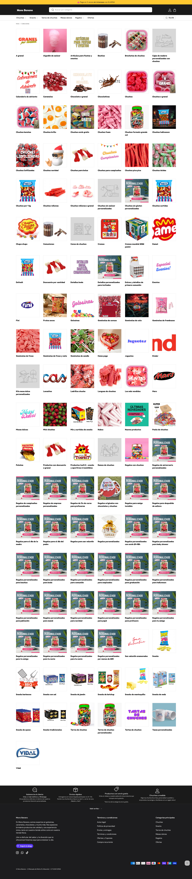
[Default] (28, 267)
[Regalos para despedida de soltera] (164, 488)
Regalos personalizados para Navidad (81, 619)
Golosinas (75, 320)
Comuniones (48, 244)
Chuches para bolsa (79, 170)
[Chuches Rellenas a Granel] (82, 190)
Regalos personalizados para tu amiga (163, 619)
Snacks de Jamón (78, 694)
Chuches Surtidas (160, 205)
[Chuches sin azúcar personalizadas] (109, 190)
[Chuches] (137, 81)
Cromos (101, 244)
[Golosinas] (82, 305)
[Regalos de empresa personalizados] (55, 488)
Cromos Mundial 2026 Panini (134, 245)
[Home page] (109, 341)
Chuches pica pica (133, 170)
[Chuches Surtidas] (164, 190)
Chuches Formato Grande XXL (136, 133)
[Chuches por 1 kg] (28, 190)
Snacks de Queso (23, 729)
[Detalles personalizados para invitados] (109, 267)
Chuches (20, 18)
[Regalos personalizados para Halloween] (164, 564)
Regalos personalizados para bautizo (27, 581)
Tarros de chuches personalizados (106, 731)
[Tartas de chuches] (137, 714)
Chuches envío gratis (80, 132)
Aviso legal (101, 822)
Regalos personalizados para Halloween (163, 581)
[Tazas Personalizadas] (164, 714)
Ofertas (91, 18)
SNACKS (155, 656)
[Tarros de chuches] (82, 714)
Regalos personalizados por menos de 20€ (108, 657)
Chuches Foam (104, 132)
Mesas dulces (66, 18)
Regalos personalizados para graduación (136, 581)
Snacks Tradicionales (52, 729)
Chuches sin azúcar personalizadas (106, 207)
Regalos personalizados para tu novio (81, 657)
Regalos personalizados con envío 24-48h (136, 542)
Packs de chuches (160, 429)
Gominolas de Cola (133, 320)
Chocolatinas (104, 96)
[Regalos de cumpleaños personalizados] (28, 488)
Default (19, 282)
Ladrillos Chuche (78, 391)
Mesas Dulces (22, 429)
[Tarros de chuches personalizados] (109, 714)
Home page (103, 356)
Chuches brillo (49, 132)
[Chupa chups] (28, 229)
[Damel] (164, 229)
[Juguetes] (137, 341)
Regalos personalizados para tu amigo (27, 657)
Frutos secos (49, 320)
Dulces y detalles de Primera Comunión (134, 283)
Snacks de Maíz (159, 694)
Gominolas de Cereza (107, 320)
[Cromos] (109, 229)
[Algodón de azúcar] (55, 40)
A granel (20, 55)
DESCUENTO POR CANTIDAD (54, 282)
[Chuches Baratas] (28, 117)
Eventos (156, 282)
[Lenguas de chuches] (109, 376)
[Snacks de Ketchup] (109, 679)
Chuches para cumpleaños (109, 170)
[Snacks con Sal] (55, 679)
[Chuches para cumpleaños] (109, 155)
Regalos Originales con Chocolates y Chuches (108, 504)
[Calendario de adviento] (28, 81)
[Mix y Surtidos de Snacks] (82, 414)
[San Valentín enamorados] (137, 641)
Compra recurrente (105, 842)
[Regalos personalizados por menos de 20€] (109, 641)
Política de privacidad (106, 826)
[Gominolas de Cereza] (109, 305)
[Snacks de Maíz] (164, 679)
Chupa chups (21, 244)
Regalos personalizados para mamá (54, 619)
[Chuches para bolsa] (82, 155)
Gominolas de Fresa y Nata (55, 356)
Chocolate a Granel (79, 96)
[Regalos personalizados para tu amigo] (28, 641)
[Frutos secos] (55, 305)
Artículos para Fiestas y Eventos (81, 57)
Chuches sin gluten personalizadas (133, 207)
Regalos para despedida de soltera (163, 504)
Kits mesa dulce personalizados (23, 392)
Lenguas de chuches (107, 391)
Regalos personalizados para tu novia (54, 657)
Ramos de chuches (106, 465)
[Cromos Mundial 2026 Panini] (137, 229)
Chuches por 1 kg (23, 205)
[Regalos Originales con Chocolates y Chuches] (109, 488)
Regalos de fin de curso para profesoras (81, 504)
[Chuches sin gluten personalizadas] (137, 190)
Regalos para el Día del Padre (53, 542)
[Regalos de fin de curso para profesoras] (82, 488)
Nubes (100, 429)
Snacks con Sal (49, 694)
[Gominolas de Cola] (137, 305)
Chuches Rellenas (51, 205)
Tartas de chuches (133, 729)
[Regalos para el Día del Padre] (55, 526)
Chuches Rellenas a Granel (82, 205)
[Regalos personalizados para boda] (55, 564)
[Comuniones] (55, 229)
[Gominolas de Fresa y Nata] (55, 341)
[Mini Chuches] (55, 414)
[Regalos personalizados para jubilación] (28, 603)
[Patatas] (28, 450)
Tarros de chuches (49, 18)
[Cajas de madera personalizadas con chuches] (164, 40)
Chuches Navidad (50, 170)
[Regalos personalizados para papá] (109, 603)
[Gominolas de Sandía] (82, 341)
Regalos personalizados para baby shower (163, 542)
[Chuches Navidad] (55, 155)
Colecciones (25, 23)
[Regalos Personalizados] (109, 526)
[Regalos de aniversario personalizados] (164, 450)
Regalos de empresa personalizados (52, 504)
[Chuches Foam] (109, 117)
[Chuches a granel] (164, 81)
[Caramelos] (55, 81)
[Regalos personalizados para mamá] (55, 603)
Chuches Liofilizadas (25, 170)
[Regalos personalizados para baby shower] (164, 526)
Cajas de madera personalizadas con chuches (161, 58)
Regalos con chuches (134, 465)
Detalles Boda (77, 282)
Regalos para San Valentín (82, 541)
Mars (154, 391)
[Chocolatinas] (109, 81)
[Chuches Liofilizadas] (28, 155)
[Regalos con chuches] (137, 450)
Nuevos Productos (133, 429)
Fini (17, 320)
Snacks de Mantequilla (135, 694)
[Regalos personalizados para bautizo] (28, 564)
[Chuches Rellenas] (55, 190)
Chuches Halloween (161, 132)
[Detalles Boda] (82, 267)
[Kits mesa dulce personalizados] (28, 376)
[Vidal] (28, 753)
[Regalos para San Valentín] (82, 526)
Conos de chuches (78, 244)
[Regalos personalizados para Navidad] (82, 603)
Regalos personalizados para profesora (136, 619)
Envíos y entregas (104, 830)
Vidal (18, 768)
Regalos (78, 18)
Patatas (19, 465)
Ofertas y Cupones (104, 838)
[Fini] (28, 305)
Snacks (33, 18)
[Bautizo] (109, 40)
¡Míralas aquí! (114, 2)
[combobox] (100, 9)
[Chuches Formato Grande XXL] (137, 117)
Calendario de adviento (26, 96)
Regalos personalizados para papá (108, 619)
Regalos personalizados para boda (54, 581)
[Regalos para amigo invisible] (137, 488)
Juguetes (129, 356)
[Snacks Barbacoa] (28, 679)
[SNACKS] (164, 641)
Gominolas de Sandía (80, 356)
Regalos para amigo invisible (134, 504)
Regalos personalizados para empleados (108, 581)
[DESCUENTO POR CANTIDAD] (55, 267)
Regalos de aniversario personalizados (162, 466)
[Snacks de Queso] (28, 714)
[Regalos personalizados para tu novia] (55, 641)
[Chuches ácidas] (164, 155)
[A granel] (28, 40)
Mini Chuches (49, 429)
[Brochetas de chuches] (137, 40)
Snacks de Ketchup (106, 694)
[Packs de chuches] (164, 414)
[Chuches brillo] (55, 117)
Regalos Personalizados (108, 541)
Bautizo (101, 55)
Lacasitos (47, 391)
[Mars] (164, 376)
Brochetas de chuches (135, 55)
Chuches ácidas (159, 170)
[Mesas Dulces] (28, 414)
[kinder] (164, 341)
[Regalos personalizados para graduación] (137, 564)
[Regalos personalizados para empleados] (109, 564)
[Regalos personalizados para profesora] (137, 603)
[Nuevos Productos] (137, 414)
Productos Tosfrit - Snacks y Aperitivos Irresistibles (82, 466)
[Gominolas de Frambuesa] (164, 305)
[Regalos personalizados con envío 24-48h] (137, 526)
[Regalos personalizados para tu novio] (82, 641)
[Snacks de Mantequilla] (137, 679)
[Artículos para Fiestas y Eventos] (82, 40)
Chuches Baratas (23, 132)
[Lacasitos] (55, 376)
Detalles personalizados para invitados (109, 283)
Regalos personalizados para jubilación (27, 619)
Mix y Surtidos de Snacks (81, 429)
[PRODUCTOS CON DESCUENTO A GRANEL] (55, 450)
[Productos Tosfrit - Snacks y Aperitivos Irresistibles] (82, 450)
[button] (174, 10)
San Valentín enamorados (136, 656)
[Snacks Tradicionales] (55, 714)
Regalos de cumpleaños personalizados (26, 504)
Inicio (17, 23)
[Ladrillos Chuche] (82, 376)
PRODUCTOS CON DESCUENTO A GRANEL (54, 466)
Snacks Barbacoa (23, 694)
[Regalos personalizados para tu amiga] (164, 603)
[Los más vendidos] (137, 376)
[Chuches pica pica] (137, 155)
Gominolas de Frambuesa (163, 320)
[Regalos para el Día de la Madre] (28, 526)
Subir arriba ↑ (95, 809)
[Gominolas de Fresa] (28, 341)
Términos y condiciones (106, 834)
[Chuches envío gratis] (82, 117)
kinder (155, 356)
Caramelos (48, 96)
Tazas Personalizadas (162, 729)
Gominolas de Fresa (24, 356)
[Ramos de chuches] (109, 450)
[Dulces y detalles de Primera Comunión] (137, 267)
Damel (155, 244)
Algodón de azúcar (51, 55)
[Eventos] (164, 267)
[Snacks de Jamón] (82, 679)
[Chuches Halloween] (164, 117)
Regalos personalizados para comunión (81, 581)
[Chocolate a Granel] (82, 81)
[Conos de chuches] (82, 229)
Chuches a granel (160, 96)
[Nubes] (109, 414)
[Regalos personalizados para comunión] (82, 564)
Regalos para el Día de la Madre (27, 542)
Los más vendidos (133, 391)
